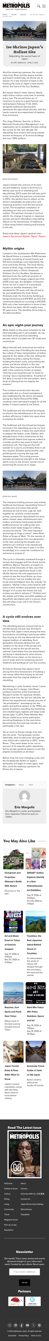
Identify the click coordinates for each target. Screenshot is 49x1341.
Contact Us (25, 1199)
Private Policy (24, 1335)
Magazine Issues (11, 1219)
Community (9, 1209)
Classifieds (25, 1214)
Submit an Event (11, 1188)
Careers (24, 1188)
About (23, 1183)
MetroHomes (26, 1209)
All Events (8, 1183)
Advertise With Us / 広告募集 (33, 1193)
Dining (7, 1199)
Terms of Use (36, 1335)
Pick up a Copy (10, 1224)
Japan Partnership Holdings (32, 1204)
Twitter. (8, 817)
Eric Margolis (19, 62)
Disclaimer (12, 1335)
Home (5, 14)
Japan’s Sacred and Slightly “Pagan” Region (24, 236)
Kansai (23, 14)
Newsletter (8, 1230)
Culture (7, 1193)
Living (6, 1204)
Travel (14, 14)
